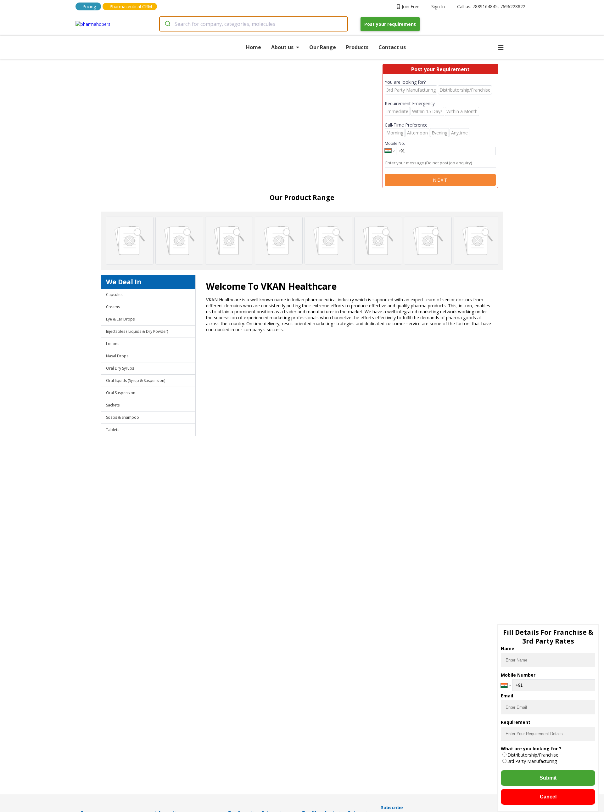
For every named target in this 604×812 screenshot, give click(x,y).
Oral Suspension (120, 392)
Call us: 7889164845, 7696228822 (491, 6)
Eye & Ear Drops (120, 319)
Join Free (411, 6)
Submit (548, 778)
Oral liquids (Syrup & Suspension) (135, 380)
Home (253, 47)
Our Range (322, 47)
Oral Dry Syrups (120, 368)
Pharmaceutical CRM (130, 6)
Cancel (548, 796)
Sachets (113, 405)
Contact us (392, 47)
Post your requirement (390, 24)
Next (440, 180)
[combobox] (253, 24)
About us (282, 47)
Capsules (114, 294)
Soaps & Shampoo (122, 417)
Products (357, 47)
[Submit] (167, 24)
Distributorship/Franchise (532, 755)
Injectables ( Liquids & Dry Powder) (137, 331)
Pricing (89, 6)
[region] (302, 240)
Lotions (112, 343)
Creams (113, 306)
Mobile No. (395, 143)
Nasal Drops (117, 356)
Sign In (438, 6)
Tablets (112, 429)
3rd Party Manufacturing (532, 761)
